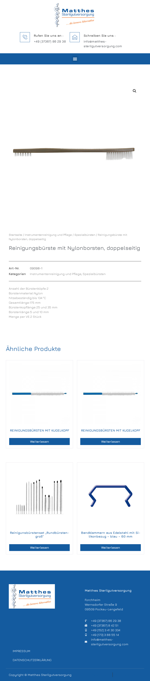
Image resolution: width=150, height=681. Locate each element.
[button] (75, 59)
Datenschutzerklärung (31, 660)
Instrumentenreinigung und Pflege (48, 234)
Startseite (15, 234)
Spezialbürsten (84, 234)
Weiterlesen (39, 441)
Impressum (21, 651)
